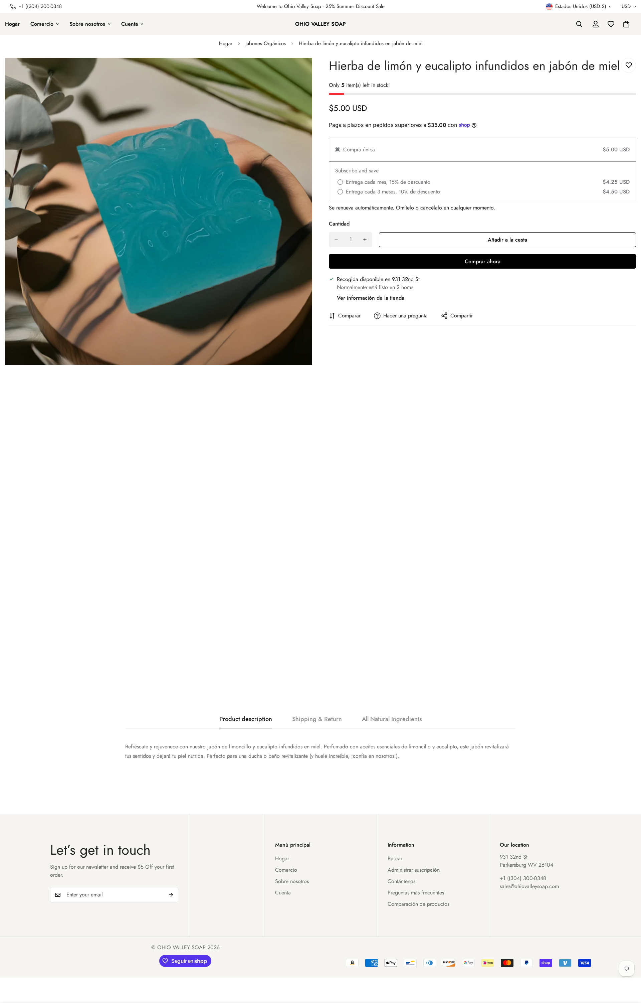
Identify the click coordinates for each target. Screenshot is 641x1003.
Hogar (225, 43)
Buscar (395, 858)
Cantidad (339, 224)
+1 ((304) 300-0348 (523, 878)
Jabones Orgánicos (265, 43)
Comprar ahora (482, 261)
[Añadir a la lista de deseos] (628, 65)
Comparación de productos (418, 904)
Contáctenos (401, 881)
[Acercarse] (306, 72)
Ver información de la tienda (370, 298)
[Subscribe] (171, 894)
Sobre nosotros (87, 24)
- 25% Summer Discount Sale (353, 6)
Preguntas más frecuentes (416, 892)
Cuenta (129, 24)
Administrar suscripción (414, 870)
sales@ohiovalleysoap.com (529, 886)
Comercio (41, 24)
